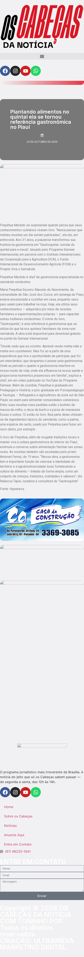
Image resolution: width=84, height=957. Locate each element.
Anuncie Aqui (14, 835)
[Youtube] (25, 71)
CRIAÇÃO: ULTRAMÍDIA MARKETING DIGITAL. (37, 944)
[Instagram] (15, 71)
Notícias (10, 826)
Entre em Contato (18, 844)
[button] (42, 56)
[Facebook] (5, 71)
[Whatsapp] (36, 71)
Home (8, 807)
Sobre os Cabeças (18, 816)
